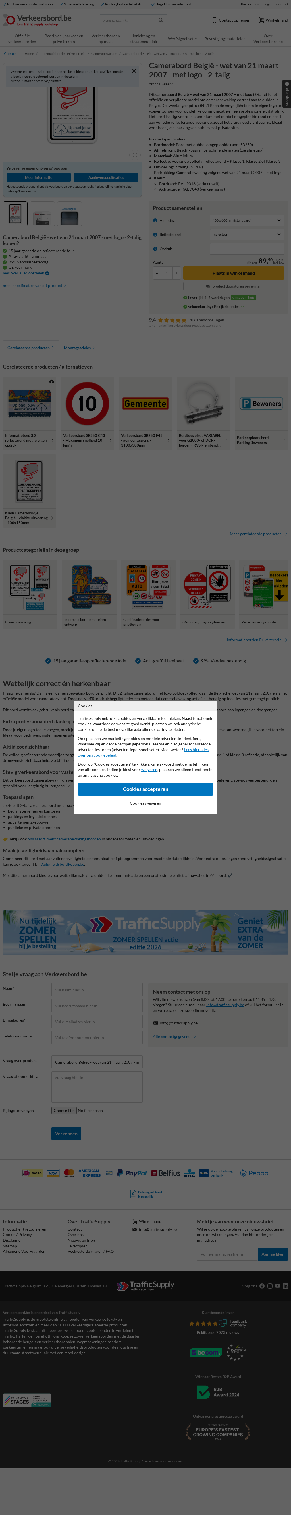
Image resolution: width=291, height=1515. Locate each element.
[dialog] (145, 757)
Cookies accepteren (145, 789)
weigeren (149, 769)
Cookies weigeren (145, 803)
